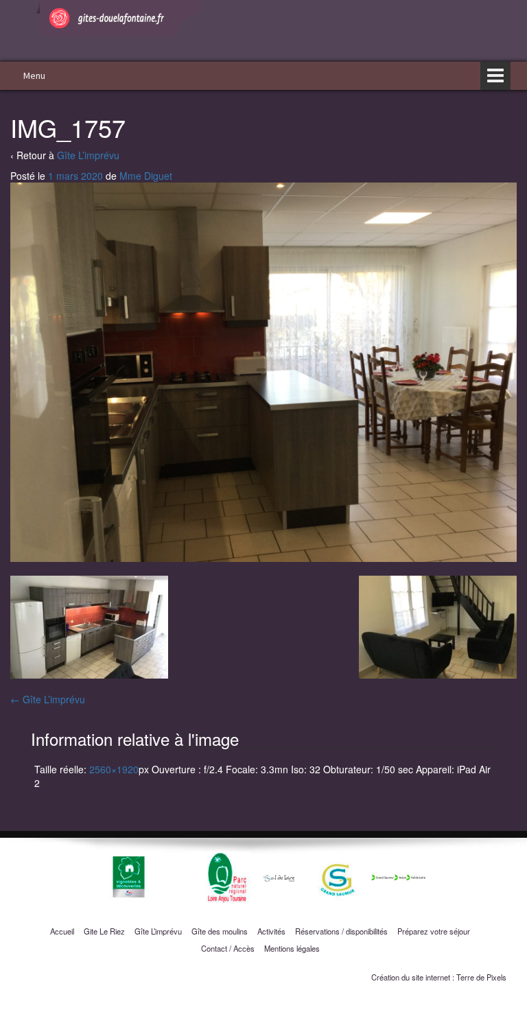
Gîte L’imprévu (88, 155)
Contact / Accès (228, 948)
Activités (271, 931)
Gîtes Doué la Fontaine (163, 28)
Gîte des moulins (219, 931)
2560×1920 (114, 769)
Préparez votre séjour (433, 931)
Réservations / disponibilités (341, 931)
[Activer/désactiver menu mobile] (495, 76)
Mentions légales (292, 948)
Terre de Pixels (481, 977)
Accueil (62, 931)
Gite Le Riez (104, 931)
